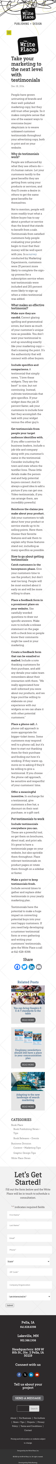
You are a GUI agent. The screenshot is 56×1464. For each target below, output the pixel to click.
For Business (25, 1418)
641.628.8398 (28, 1327)
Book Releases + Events (26, 1138)
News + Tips (18, 1422)
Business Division (21, 1143)
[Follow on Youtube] (37, 1374)
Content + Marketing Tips (27, 1147)
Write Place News (20, 1158)
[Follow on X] (25, 1374)
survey (32, 254)
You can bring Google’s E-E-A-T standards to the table (28, 1010)
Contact (28, 1430)
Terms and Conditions (31, 1426)
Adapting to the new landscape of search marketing (28, 1097)
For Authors (39, 1418)
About (13, 1418)
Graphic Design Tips (24, 1152)
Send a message (28, 1398)
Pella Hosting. (32, 1463)
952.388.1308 (28, 1340)
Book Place (17, 1124)
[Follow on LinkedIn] (31, 1374)
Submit (10, 1305)
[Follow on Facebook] (19, 1374)
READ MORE (28, 1020)
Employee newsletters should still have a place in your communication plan (28, 1054)
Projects (31, 1422)
